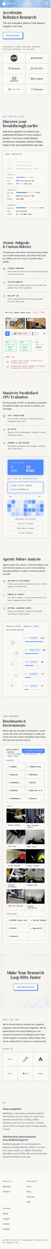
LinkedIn (6, 1229)
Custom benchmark (33, 750)
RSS (28, 1202)
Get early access (25, 987)
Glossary (31, 1197)
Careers (6, 1224)
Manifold (6, 1186)
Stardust (6, 1191)
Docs (29, 1186)
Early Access (12, 35)
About (5, 1214)
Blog (29, 1191)
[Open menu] (46, 4)
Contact (6, 1219)
